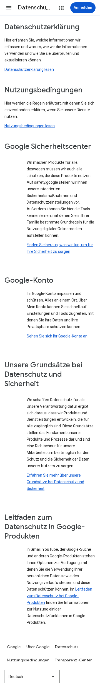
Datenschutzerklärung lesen (29, 69)
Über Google (38, 646)
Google (14, 646)
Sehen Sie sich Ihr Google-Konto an (57, 336)
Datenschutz (67, 646)
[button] (9, 7)
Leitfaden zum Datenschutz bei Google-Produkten (59, 596)
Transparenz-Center (73, 660)
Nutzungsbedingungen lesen (29, 126)
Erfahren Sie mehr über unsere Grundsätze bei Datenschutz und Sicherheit (55, 482)
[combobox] (32, 676)
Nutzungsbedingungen (28, 660)
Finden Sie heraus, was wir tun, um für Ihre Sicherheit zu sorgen (60, 248)
